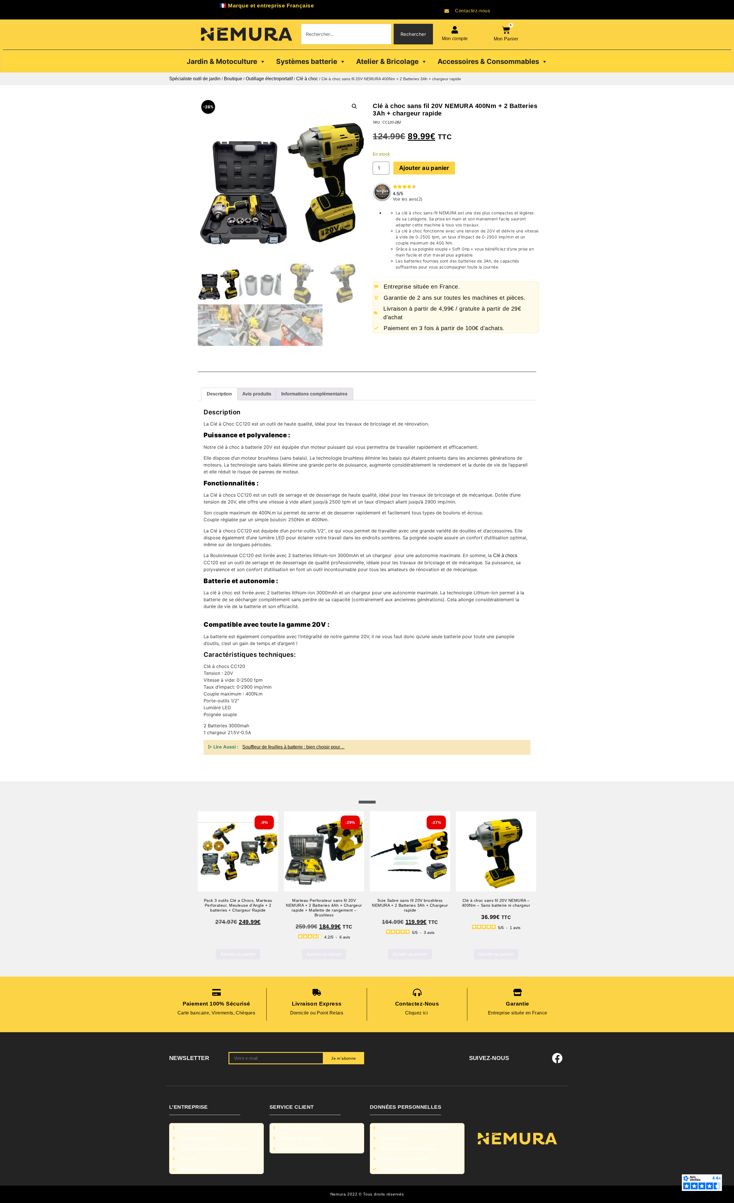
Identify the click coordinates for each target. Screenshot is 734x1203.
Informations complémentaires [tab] (314, 393)
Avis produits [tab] (256, 393)
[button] (354, 106)
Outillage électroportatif (269, 78)
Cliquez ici (417, 1012)
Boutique (233, 78)
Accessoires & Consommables (488, 61)
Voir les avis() (407, 199)
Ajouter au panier (424, 167)
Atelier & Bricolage (387, 61)
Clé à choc (307, 78)
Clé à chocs (505, 555)
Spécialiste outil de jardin (194, 78)
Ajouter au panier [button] (237, 954)
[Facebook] (557, 1058)
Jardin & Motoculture (222, 61)
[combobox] (346, 34)
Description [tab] (219, 393)
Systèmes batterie (306, 61)
